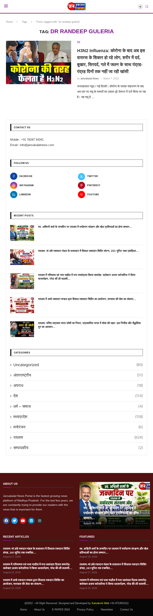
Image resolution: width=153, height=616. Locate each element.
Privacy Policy (85, 609)
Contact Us (126, 609)
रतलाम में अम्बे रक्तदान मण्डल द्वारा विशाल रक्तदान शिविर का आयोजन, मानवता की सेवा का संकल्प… (87, 299)
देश (78, 396)
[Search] (147, 6)
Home (9, 21)
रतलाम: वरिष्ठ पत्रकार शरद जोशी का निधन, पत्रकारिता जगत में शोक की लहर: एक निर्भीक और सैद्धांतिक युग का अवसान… (89, 325)
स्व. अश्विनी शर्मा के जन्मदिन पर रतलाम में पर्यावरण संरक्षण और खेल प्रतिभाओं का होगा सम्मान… (85, 226)
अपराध (78, 385)
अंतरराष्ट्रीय (78, 375)
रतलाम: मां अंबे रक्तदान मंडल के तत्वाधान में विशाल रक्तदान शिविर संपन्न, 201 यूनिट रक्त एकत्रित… (88, 250)
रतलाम (78, 437)
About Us (39, 609)
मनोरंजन (78, 427)
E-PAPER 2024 (61, 609)
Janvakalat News (89, 78)
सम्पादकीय (78, 448)
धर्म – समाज (78, 406)
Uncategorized (78, 365)
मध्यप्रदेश (78, 416)
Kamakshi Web (100, 603)
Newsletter (107, 609)
